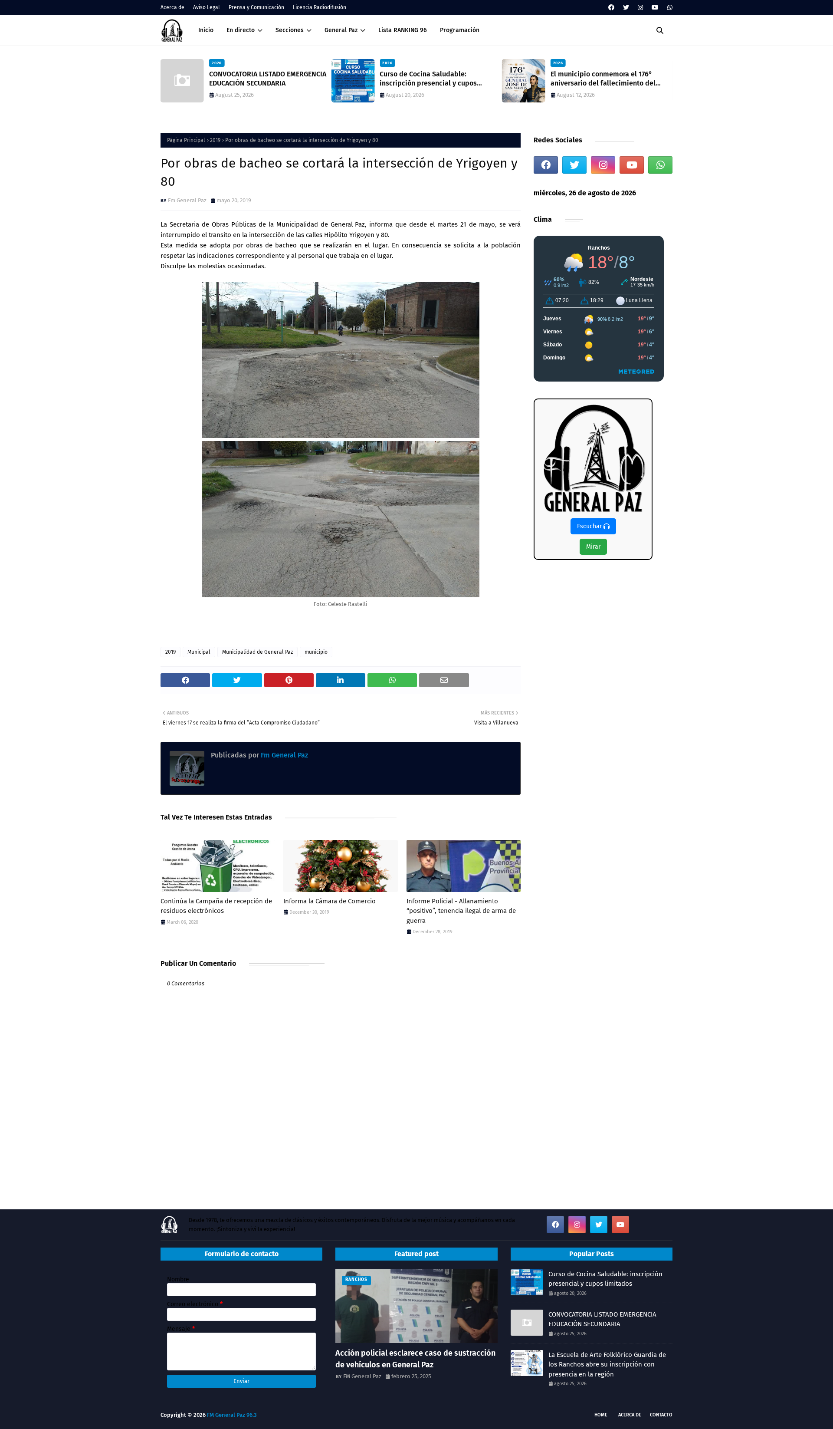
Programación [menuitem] (459, 30)
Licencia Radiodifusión (319, 7)
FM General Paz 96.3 (232, 1415)
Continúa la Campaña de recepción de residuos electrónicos (216, 906)
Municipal (198, 652)
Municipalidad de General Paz (257, 652)
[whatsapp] (668, 7)
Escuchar (590, 526)
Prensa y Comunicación (256, 7)
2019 (215, 140)
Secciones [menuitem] (289, 30)
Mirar (593, 546)
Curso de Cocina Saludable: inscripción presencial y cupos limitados (428, 79)
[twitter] (626, 7)
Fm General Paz (187, 200)
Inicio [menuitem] (205, 30)
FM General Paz (362, 1376)
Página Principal (186, 140)
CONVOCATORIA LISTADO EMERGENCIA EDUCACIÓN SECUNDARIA (267, 78)
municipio (316, 652)
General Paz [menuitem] (341, 30)
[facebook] (611, 7)
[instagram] (640, 7)
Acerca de (172, 7)
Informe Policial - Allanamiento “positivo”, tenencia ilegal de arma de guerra (461, 911)
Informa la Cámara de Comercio (329, 901)
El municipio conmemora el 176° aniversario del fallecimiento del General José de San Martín (603, 79)
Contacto (661, 1415)
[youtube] (655, 7)
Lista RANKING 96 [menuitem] (402, 30)
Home (600, 1415)
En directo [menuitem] (240, 30)
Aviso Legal (206, 7)
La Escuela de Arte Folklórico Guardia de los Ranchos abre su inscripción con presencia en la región (607, 1364)
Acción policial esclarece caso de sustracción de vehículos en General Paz (415, 1359)
